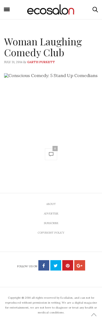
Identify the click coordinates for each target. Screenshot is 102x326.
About (51, 204)
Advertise (51, 213)
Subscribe (51, 223)
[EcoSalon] (51, 9)
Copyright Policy (51, 232)
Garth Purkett (41, 62)
